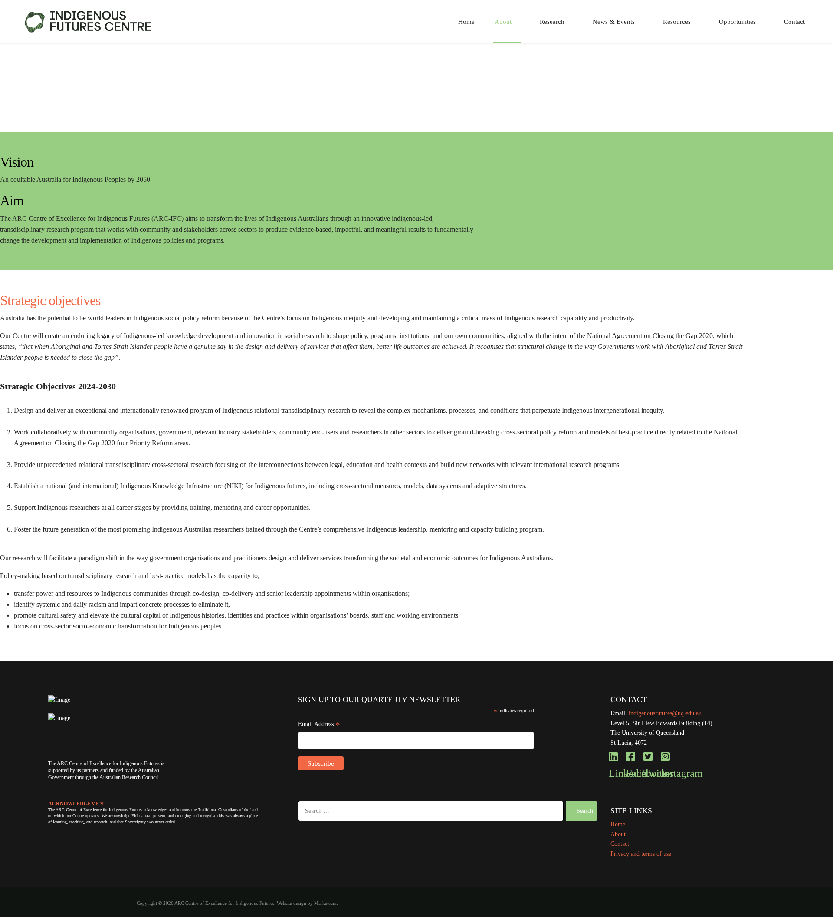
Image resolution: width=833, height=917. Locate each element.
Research (552, 21)
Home (466, 21)
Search (584, 811)
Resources (677, 21)
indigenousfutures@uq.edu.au (665, 713)
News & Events (614, 21)
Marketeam (325, 903)
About (503, 21)
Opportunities (737, 21)
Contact (794, 21)
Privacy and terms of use (640, 854)
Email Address (319, 725)
